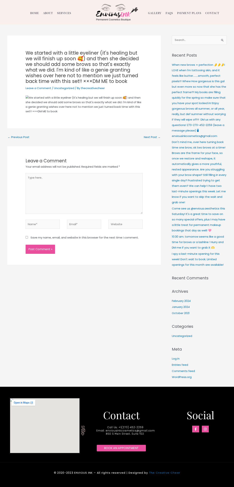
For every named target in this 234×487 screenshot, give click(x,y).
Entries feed (180, 365)
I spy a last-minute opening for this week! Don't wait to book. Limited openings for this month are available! (198, 259)
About (48, 13)
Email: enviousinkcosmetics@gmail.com (125, 430)
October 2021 (181, 313)
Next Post (152, 137)
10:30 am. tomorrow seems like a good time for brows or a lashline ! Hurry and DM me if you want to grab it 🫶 (198, 242)
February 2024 (181, 301)
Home (34, 13)
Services (64, 13)
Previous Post (18, 137)
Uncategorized (64, 88)
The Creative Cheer (164, 473)
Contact (212, 13)
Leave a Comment (38, 88)
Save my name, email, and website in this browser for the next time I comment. (85, 237)
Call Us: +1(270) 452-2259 (125, 427)
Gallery (154, 13)
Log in (176, 358)
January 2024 (181, 307)
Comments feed (183, 371)
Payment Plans (189, 13)
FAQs (169, 13)
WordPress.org (182, 377)
